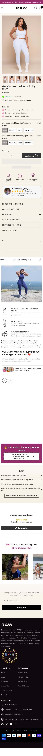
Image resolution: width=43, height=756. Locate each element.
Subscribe (21, 607)
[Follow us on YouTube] (11, 724)
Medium (12, 130)
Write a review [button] (21, 528)
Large (20, 130)
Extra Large (28, 130)
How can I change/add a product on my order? (17, 480)
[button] (21, 161)
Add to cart (30, 156)
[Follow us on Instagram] (7, 724)
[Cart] (40, 8)
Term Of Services (24, 686)
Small (5, 130)
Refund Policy (22, 681)
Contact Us (5, 686)
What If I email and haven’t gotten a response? (17, 484)
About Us (4, 677)
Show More (20, 495)
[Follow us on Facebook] (2, 724)
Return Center (5, 695)
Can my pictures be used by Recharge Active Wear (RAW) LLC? (20, 489)
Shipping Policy (23, 677)
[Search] (35, 8)
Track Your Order (6, 690)
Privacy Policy (22, 673)
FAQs (3, 673)
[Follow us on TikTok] (16, 724)
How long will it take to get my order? (13, 475)
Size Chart (4, 681)
